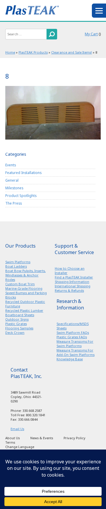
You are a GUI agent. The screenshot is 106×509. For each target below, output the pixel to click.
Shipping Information (72, 281)
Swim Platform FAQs (73, 332)
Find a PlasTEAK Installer (74, 277)
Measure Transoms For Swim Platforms (75, 343)
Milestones (14, 187)
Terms (10, 442)
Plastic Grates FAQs (72, 337)
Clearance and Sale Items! (71, 52)
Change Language (19, 447)
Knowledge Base (70, 359)
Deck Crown (14, 332)
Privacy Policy (74, 438)
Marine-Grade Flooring (23, 288)
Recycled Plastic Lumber (24, 310)
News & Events (41, 438)
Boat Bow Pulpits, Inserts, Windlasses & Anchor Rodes (25, 275)
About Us (12, 438)
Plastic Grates (16, 323)
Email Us (17, 429)
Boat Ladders (16, 266)
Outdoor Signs (17, 319)
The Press (13, 203)
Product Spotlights (21, 195)
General (12, 180)
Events (10, 165)
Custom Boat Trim (20, 284)
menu (99, 11)
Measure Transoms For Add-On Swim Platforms (76, 352)
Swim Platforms (17, 262)
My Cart (91, 34)
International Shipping (72, 286)
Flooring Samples (19, 328)
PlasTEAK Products (33, 52)
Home (10, 52)
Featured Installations (23, 172)
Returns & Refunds (69, 290)
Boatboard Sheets (19, 315)
